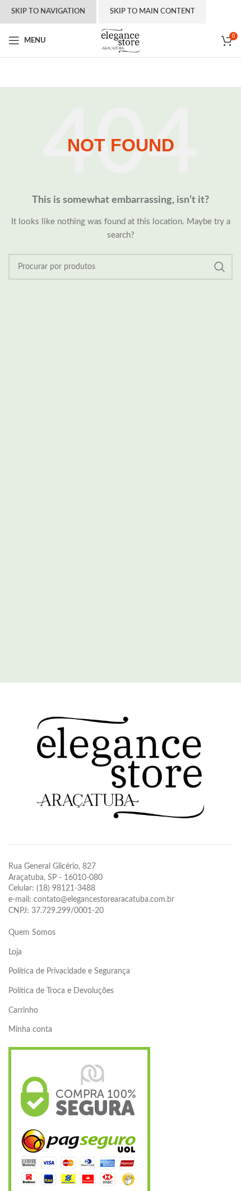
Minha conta (30, 1030)
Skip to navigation (48, 11)
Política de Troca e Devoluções (61, 991)
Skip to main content (152, 11)
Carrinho (23, 1010)
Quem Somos (31, 933)
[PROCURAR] (220, 267)
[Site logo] (120, 40)
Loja (15, 952)
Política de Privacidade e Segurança (69, 971)
